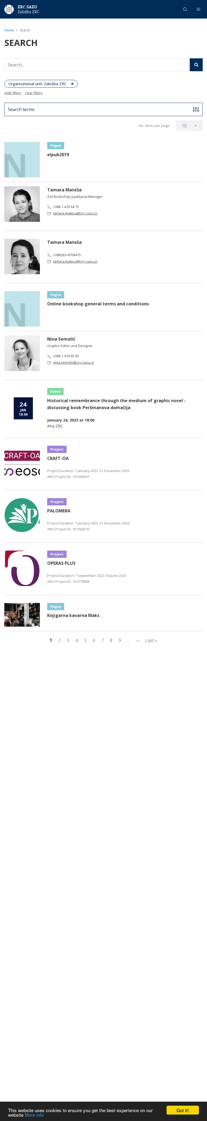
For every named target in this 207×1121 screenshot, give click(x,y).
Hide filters (12, 93)
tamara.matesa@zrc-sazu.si (75, 213)
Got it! (183, 1110)
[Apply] (196, 64)
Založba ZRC (28, 11)
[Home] (9, 9)
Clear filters (33, 93)
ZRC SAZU (27, 6)
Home (9, 30)
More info (34, 1114)
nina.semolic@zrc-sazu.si (73, 362)
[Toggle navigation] (198, 9)
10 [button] (184, 126)
